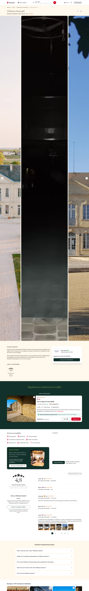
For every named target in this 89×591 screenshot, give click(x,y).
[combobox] (44, 2)
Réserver (75, 419)
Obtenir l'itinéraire (58, 462)
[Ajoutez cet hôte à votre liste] (81, 11)
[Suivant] (86, 178)
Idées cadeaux (23, 2)
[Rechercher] (54, 2)
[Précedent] (2, 178)
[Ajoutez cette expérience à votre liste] (34, 397)
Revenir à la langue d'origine (18, 507)
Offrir (64, 419)
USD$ (67, 2)
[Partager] (78, 11)
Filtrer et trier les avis (74, 473)
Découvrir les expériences (66, 359)
